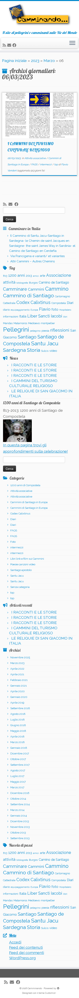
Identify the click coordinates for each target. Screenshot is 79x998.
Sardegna (14, 350)
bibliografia (22, 283)
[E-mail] (9, 45)
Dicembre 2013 (19, 821)
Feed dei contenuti (26, 947)
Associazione (58, 275)
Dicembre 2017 (19, 753)
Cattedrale (9, 303)
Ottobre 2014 (18, 798)
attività (9, 282)
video (53, 350)
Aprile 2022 (17, 668)
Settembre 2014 (20, 804)
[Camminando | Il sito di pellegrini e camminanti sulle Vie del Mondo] (39, 16)
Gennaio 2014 (18, 815)
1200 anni (16, 275)
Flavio (44, 309)
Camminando (35, 988)
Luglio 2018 (17, 719)
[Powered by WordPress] (58, 987)
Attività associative (35, 158)
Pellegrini (16, 329)
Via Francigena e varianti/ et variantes (37, 256)
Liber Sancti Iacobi (44, 316)
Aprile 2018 (17, 736)
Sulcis (44, 350)
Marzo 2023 (17, 663)
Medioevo (34, 323)
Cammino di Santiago (28, 295)
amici (36, 276)
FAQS (34, 164)
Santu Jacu (44, 343)
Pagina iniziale (14, 60)
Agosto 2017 (17, 770)
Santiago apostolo (21, 570)
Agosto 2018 (18, 713)
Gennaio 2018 (18, 747)
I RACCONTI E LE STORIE (34, 365)
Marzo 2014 (17, 810)
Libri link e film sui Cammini (27, 558)
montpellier (48, 323)
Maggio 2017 (18, 781)
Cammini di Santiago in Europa (29, 502)
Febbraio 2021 (19, 680)
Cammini (36, 289)
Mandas (8, 323)
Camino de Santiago (54, 282)
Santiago (27, 336)
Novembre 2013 (20, 826)
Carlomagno (62, 296)
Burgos (33, 282)
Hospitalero (65, 310)
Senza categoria (20, 587)
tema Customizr (47, 993)
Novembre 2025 (20, 657)
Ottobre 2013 (18, 832)
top (56, 164)
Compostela (58, 303)
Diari (70, 303)
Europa (34, 310)
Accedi (15, 942)
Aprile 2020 (17, 691)
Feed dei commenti (26, 952)
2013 (29, 275)
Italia (22, 316)
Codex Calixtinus (33, 302)
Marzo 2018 (17, 742)
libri (65, 316)
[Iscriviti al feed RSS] (5, 45)
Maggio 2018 (18, 730)
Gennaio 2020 (18, 696)
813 (5, 275)
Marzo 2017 (17, 787)
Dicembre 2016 (19, 793)
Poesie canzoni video (22, 564)
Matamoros (20, 323)
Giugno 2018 (18, 725)
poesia (45, 330)
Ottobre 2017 (18, 759)
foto (54, 309)
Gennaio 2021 (18, 685)
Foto (13, 541)
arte (42, 275)
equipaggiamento (20, 310)
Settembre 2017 (20, 764)
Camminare (15, 289)
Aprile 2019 (17, 702)
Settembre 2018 (20, 708)
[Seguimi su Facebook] (14, 45)
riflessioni (59, 330)
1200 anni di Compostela (25, 485)
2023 (35, 60)
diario (6, 309)
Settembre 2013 (20, 838)
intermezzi (46, 164)
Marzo (49, 60)
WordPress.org (22, 958)
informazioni (10, 316)
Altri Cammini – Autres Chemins (32, 261)
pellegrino (35, 331)
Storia (33, 350)
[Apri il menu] (72, 43)
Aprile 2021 (17, 674)
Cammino (56, 289)
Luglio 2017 (17, 776)
